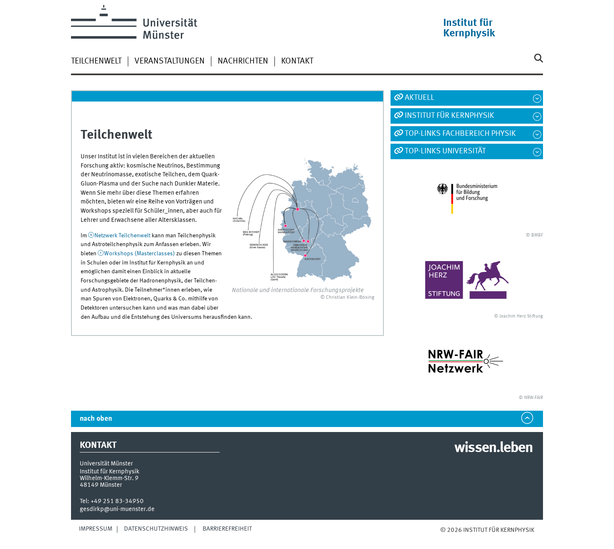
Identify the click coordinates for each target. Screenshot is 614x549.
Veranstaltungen (169, 61)
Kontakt (297, 61)
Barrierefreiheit (227, 529)
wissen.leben (493, 448)
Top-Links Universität (445, 151)
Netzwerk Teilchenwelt (122, 236)
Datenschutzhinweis (156, 529)
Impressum (95, 529)
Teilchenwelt (96, 61)
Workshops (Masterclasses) (139, 254)
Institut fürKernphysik (469, 28)
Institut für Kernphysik (449, 115)
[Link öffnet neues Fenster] (467, 198)
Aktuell (419, 98)
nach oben (96, 418)
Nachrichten (243, 61)
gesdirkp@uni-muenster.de (117, 509)
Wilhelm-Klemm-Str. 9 (109, 478)
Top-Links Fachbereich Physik (460, 133)
